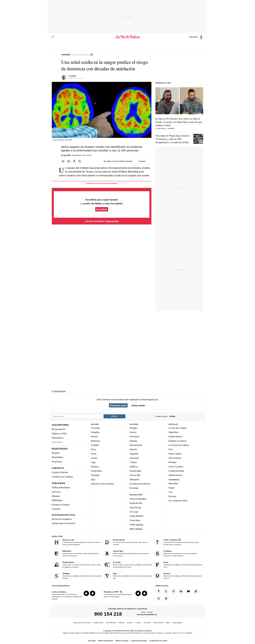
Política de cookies (121, 640)
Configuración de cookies (158, 640)
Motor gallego (136, 529)
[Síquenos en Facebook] (159, 591)
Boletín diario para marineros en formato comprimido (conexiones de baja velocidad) (180, 553)
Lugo (93, 462)
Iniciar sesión (138, 405)
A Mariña (95, 432)
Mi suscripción (58, 429)
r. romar (72, 76)
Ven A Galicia (175, 458)
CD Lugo (134, 512)
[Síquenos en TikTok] (196, 591)
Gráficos (133, 466)
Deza (93, 449)
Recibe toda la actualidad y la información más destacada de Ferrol (182, 564)
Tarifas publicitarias (61, 487)
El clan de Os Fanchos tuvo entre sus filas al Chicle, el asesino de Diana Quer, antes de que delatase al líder (178, 122)
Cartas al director (60, 472)
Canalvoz (138, 622)
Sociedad (134, 458)
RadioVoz (121, 622)
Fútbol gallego (136, 524)
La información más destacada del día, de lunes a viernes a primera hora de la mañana (81, 542)
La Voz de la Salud (177, 428)
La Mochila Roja (176, 471)
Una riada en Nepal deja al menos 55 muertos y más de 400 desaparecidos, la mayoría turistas (172, 139)
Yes (170, 492)
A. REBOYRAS (160, 128)
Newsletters (57, 457)
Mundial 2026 (136, 494)
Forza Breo (135, 520)
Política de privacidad (105, 640)
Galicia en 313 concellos (102, 484)
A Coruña (95, 428)
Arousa (94, 436)
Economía (134, 436)
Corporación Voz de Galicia (81, 622)
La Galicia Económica (140, 484)
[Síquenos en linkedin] (181, 591)
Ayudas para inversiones (63, 523)
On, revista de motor (178, 500)
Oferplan (56, 496)
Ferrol (93, 454)
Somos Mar (135, 475)
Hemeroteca (57, 438)
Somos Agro (135, 471)
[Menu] (53, 37)
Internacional (136, 445)
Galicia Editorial (177, 622)
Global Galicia (175, 436)
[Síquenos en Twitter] (166, 591)
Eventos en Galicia (61, 504)
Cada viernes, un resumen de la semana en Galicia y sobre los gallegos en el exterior (81, 564)
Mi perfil (55, 453)
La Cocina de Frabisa (179, 445)
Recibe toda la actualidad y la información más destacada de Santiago (81, 575)
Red (171, 449)
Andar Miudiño (136, 516)
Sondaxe (130, 622)
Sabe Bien (173, 432)
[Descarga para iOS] (86, 593)
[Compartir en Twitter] (80, 161)
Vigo (93, 479)
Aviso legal (91, 640)
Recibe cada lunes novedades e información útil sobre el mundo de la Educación (80, 553)
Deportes (134, 454)
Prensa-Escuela (158, 622)
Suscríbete (101, 209)
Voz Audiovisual (111, 622)
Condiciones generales (139, 640)
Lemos (94, 458)
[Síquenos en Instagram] (173, 591)
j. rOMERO (170, 128)
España (133, 441)
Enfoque (173, 462)
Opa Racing (135, 507)
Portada (133, 428)
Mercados (173, 483)
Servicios (56, 492)
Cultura (133, 462)
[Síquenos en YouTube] (188, 591)
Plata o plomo (175, 454)
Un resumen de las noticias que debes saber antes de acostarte (130, 542)
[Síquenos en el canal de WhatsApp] (159, 598)
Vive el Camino (176, 466)
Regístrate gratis (118, 405)
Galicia (133, 432)
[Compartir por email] (68, 161)
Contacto (56, 509)
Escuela (172, 496)
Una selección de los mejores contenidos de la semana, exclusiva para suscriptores (181, 542)
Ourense (95, 466)
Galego (172, 416)
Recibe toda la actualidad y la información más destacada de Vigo (132, 575)
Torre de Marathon (138, 499)
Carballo (95, 445)
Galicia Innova (175, 475)
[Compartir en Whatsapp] (63, 161)
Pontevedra (96, 471)
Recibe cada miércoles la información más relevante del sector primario (131, 553)
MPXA (168, 622)
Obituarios (134, 479)
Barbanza (95, 441)
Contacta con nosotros (62, 477)
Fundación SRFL (98, 622)
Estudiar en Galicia (177, 441)
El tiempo (134, 488)
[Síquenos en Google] (166, 598)
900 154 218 (108, 614)
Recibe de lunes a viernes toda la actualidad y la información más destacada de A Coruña (132, 564)
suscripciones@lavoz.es (147, 615)
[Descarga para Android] (92, 593)
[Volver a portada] (128, 37)
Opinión (133, 449)
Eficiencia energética (62, 519)
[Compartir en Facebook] (74, 161)
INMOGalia (57, 500)
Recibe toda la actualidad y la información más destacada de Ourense (182, 575)
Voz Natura (147, 622)
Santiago (95, 475)
